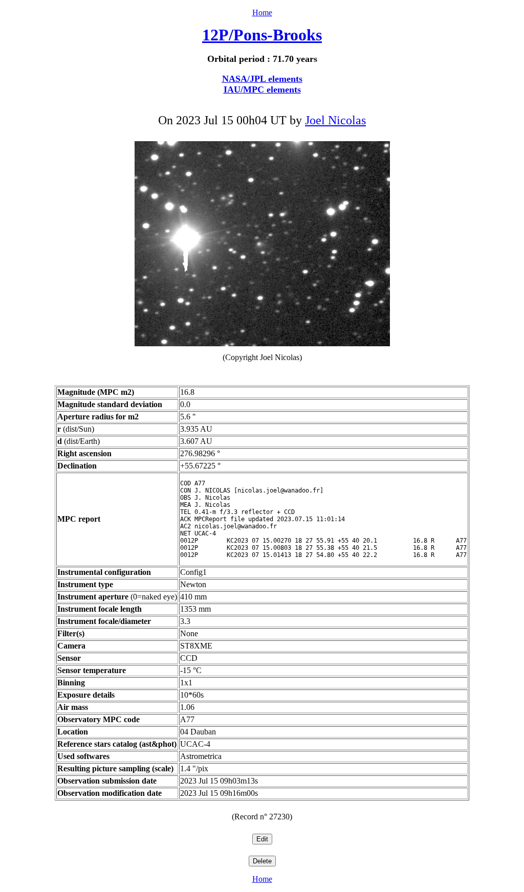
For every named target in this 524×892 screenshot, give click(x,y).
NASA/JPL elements (262, 79)
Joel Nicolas (335, 120)
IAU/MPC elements (262, 89)
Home (262, 12)
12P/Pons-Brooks (262, 35)
